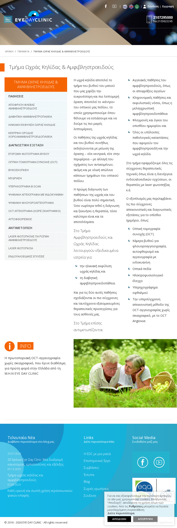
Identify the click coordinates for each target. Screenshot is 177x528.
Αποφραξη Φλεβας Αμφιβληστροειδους (22, 106)
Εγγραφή (168, 6)
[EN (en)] (131, 7)
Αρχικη (9, 51)
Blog (87, 482)
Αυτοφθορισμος (20, 219)
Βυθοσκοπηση (18, 170)
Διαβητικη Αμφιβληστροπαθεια (30, 116)
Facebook (106, 6)
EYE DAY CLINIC (33, 17)
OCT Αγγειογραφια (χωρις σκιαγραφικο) (34, 211)
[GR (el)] (125, 7)
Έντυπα (89, 475)
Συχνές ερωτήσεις (96, 489)
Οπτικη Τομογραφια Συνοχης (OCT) (32, 162)
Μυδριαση (15, 178)
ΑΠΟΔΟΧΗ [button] (119, 519)
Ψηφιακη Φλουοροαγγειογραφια (31, 203)
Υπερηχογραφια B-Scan (24, 186)
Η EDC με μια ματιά (97, 454)
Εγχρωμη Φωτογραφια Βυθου (28, 154)
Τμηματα (23, 51)
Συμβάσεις (91, 468)
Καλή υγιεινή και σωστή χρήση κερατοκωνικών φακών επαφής (40, 490)
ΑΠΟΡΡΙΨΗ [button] (145, 519)
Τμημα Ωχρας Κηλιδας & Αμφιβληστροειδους (36, 84)
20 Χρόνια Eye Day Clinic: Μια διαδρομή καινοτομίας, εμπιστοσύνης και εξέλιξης (36, 459)
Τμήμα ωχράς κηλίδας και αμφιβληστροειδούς (25, 474)
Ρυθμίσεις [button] (136, 506)
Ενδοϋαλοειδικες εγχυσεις (26, 256)
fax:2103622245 (163, 19)
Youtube (114, 6)
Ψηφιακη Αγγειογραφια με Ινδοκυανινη (35, 194)
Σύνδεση (153, 6)
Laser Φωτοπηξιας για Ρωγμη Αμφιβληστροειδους (28, 238)
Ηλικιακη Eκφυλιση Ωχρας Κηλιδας (31, 125)
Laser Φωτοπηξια (20, 248)
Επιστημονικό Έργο (97, 461)
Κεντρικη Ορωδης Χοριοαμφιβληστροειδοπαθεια (30, 135)
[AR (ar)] (137, 6)
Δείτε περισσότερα (120, 513)
